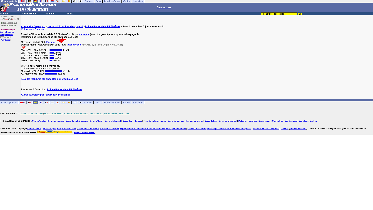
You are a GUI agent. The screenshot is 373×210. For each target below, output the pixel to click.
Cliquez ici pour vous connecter (9, 24)
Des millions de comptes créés (7, 32)
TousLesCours (112, 102)
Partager (51, 42)
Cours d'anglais (39, 121)
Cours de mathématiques (77, 121)
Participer (50, 13)
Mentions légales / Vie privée (266, 128)
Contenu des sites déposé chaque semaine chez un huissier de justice (219, 128)
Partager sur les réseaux (84, 133)
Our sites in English (308, 121)
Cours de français (56, 121)
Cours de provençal (228, 121)
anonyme (84, 34)
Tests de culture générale (155, 121)
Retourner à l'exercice (33, 29)
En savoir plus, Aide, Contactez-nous (59, 128)
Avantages (5, 40)
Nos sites (138, 102)
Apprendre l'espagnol (33, 26)
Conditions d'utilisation (88, 128)
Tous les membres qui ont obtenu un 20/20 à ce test (49, 79)
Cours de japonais (176, 121)
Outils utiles (277, 121)
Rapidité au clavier (194, 121)
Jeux (98, 102)
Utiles (70, 13)
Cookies (284, 128)
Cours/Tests (29, 13)
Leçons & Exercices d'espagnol (65, 26)
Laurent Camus (34, 128)
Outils (126, 102)
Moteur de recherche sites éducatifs (254, 121)
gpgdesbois (74, 44)
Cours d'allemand (113, 121)
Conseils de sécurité (109, 128)
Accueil (4, 13)
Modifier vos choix (298, 128)
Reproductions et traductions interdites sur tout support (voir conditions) (153, 128)
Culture (88, 102)
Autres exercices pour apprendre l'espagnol (45, 94)
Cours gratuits (9, 102)
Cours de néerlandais (132, 121)
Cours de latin (211, 121)
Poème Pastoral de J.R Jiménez (102, 26)
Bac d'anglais (291, 121)
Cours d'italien (96, 121)
